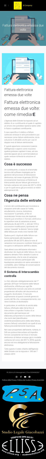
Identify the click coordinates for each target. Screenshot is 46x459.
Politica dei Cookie (24, 380)
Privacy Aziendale (38, 380)
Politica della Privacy (9, 380)
